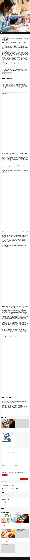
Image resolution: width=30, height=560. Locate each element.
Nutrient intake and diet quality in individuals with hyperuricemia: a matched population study (8, 540)
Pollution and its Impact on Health (6, 504)
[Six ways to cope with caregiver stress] (8, 548)
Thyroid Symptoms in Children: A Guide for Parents (8, 485)
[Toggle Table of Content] (10, 73)
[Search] (28, 32)
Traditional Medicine (4, 505)
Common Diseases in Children (6, 499)
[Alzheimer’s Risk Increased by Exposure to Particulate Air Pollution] (22, 423)
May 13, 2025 (5, 40)
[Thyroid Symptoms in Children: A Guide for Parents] (8, 423)
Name (3, 465)
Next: (21, 413)
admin (3, 40)
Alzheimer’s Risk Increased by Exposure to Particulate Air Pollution (11, 488)
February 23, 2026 (6, 541)
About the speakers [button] (7, 78)
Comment (3, 454)
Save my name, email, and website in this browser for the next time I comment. (13, 472)
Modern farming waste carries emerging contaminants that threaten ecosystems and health (8, 444)
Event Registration (5, 75)
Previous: (8, 413)
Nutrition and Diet (4, 502)
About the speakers (5, 74)
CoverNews (17, 558)
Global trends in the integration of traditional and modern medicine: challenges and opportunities (8, 525)
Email (16, 465)
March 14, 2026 (5, 526)
